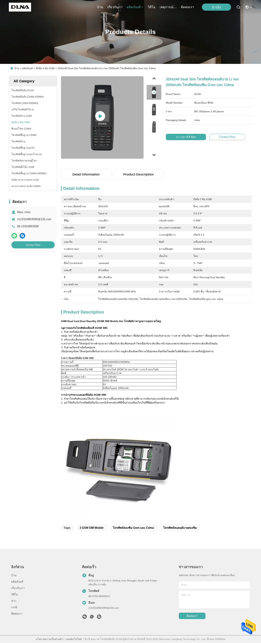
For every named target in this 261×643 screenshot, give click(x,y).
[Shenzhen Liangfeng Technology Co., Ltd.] (20, 7)
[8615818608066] (91, 617)
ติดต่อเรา (187, 7)
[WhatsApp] (14, 235)
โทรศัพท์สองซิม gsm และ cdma (133, 527)
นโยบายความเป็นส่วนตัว (49, 639)
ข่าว (13, 600)
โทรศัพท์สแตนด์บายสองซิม (180, 527)
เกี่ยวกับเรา (115, 7)
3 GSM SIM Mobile (92, 527)
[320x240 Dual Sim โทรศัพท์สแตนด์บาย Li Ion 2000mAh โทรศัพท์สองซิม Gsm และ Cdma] (102, 117)
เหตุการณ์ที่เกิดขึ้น (168, 7)
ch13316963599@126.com (34, 219)
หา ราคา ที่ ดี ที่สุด (186, 137)
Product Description (138, 174)
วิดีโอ (151, 7)
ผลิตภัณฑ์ (134, 7)
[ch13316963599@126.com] (99, 617)
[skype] (22, 235)
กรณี (14, 607)
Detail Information (86, 174)
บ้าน (100, 7)
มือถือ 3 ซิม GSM (45, 68)
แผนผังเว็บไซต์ (74, 639)
